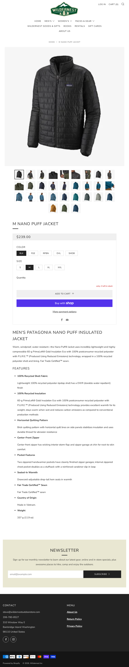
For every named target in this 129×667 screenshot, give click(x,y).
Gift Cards (95, 26)
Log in (102, 4)
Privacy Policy (74, 626)
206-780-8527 (11, 617)
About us (64, 31)
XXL (60, 267)
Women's (63, 21)
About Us (72, 612)
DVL (59, 253)
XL (48, 267)
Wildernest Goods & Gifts (43, 26)
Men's (48, 21)
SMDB (72, 253)
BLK (21, 253)
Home (37, 21)
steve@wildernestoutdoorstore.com (21, 612)
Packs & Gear (83, 21)
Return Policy (74, 619)
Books (67, 26)
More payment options (64, 311)
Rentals (80, 26)
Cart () (113, 4)
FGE (33, 253)
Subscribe (100, 574)
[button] (19, 174)
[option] (64, 106)
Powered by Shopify (11, 663)
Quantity (21, 277)
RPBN (46, 253)
